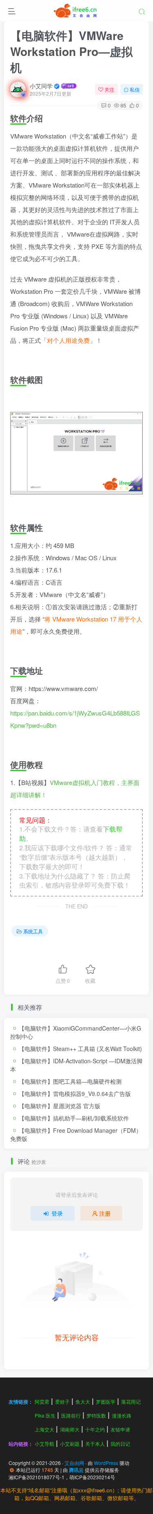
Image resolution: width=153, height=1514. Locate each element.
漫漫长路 (121, 1415)
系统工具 (33, 931)
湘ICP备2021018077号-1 (36, 1477)
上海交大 (44, 1429)
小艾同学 (41, 86)
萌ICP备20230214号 (92, 1477)
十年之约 (95, 1429)
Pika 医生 (45, 1415)
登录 (57, 1213)
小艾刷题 (70, 1443)
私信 (135, 89)
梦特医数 (96, 1415)
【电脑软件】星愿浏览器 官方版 (59, 1106)
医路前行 (71, 1415)
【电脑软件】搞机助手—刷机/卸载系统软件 (74, 1118)
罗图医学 (105, 1401)
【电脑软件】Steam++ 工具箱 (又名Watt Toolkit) (80, 1048)
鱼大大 (82, 1401)
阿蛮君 (42, 1401)
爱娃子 (62, 1401)
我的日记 (120, 1443)
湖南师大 (70, 1429)
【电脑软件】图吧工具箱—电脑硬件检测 (70, 1081)
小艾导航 (44, 1443)
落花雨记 (131, 1401)
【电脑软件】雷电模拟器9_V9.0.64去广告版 (75, 1093)
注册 (105, 1213)
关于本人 (95, 1443)
